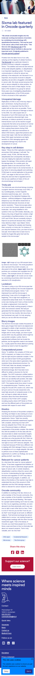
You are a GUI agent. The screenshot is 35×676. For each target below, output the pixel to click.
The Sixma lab (6, 62)
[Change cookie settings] (32, 659)
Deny (6, 671)
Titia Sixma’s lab (16, 47)
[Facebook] (13, 552)
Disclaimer (5, 653)
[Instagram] (13, 643)
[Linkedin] (22, 552)
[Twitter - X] (17, 552)
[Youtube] (4, 643)
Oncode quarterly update (10, 53)
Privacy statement (8, 657)
